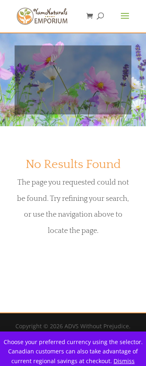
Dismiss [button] (124, 361)
